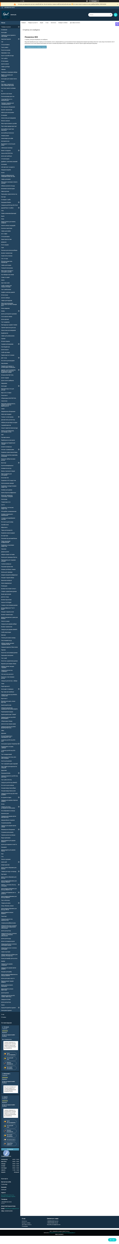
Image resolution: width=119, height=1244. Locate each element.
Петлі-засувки (5, 244)
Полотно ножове (5, 50)
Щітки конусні (5, 349)
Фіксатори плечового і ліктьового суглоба (7, 271)
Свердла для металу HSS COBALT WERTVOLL (8, 996)
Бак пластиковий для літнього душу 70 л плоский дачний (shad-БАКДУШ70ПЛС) (10, 1089)
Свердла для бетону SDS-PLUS (9, 205)
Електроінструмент (6, 1010)
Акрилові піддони (6, 39)
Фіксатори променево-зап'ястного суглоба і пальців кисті (9, 304)
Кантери (3, 197)
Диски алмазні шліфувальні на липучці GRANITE (9, 975)
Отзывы (3, 1017)
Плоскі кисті (4, 395)
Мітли (2, 804)
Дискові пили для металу (8, 419)
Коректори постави (6, 239)
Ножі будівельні (5, 347)
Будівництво (4, 333)
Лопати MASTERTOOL (7, 153)
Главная (23, 22)
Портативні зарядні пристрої (9, 126)
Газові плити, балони (6, 255)
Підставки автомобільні (7, 691)
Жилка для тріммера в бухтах (9, 557)
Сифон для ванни (6, 179)
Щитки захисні (5, 64)
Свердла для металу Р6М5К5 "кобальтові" (9, 695)
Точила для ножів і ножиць (8, 637)
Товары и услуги (32, 22)
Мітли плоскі (4, 295)
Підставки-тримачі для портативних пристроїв (7, 85)
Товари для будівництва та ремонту (8, 893)
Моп (2, 853)
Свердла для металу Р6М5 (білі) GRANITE (8, 718)
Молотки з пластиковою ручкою (7, 677)
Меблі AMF (4, 862)
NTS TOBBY (4, 233)
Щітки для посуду (6, 938)
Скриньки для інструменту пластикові (8, 36)
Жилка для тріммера (6, 572)
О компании (25, 1226)
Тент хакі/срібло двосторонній (9, 763)
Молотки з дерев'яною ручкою (9, 661)
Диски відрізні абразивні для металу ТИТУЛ (9, 909)
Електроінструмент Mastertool (9, 743)
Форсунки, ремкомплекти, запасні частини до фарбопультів (8, 405)
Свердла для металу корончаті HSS (7, 919)
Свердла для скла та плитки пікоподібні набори (9, 944)
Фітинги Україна (5, 341)
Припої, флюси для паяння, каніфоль (8, 222)
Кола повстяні (5, 477)
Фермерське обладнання (8, 829)
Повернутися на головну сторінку (36, 47)
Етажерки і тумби (6, 199)
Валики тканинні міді (6, 253)
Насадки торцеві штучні (7, 611)
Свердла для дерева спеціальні (7, 964)
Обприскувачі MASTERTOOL (8, 398)
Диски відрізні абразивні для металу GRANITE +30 (9, 889)
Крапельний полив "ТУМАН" (8, 714)
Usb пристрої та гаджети (8, 167)
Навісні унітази (5, 191)
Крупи (2, 216)
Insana (2, 172)
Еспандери (4, 115)
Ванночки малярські (6, 580)
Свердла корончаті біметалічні (9, 647)
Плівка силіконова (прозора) (8, 213)
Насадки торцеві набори (7, 577)
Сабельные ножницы (6, 147)
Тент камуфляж (5, 322)
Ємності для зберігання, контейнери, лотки (7, 431)
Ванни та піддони (6, 150)
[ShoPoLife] (6, 14)
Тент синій (4, 658)
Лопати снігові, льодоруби (8, 225)
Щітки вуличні (5, 992)
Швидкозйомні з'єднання (8, 820)
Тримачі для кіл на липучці (8, 835)
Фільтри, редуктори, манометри (6, 262)
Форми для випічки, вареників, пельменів (9, 455)
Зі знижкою (4, 29)
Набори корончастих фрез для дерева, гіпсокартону (9, 955)
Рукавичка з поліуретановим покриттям (8, 486)
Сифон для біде (5, 66)
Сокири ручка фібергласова (8, 923)
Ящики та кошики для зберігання (7, 75)
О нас (47, 22)
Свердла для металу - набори (9, 680)
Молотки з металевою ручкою (9, 652)
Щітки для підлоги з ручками (9, 313)
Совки (2, 408)
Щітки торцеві (5, 377)
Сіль (2, 856)
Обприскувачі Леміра (6, 721)
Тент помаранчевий (6, 754)
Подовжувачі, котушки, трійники (7, 747)
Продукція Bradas (5, 773)
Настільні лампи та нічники (8, 88)
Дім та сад (4, 358)
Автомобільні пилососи (7, 133)
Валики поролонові (6, 599)
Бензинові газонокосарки (8, 188)
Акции (41, 22)
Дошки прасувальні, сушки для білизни (9, 618)
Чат (113, 1239)
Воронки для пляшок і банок (8, 663)
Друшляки (4, 770)
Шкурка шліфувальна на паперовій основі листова (8, 176)
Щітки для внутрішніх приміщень (7, 985)
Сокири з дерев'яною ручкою (9, 591)
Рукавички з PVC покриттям (8, 480)
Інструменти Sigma (6, 797)
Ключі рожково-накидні (7, 483)
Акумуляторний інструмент (8, 1007)
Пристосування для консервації (6, 474)
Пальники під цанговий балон (9, 538)
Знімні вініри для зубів (7, 138)
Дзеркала (3, 242)
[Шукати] (111, 15)
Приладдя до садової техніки (9, 324)
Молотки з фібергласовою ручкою (8, 459)
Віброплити (4, 527)
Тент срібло (4, 58)
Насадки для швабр (6, 971)
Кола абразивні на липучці (8, 810)
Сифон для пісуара (6, 265)
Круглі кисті (4, 698)
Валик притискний (6, 594)
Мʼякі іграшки (4, 61)
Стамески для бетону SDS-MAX (8, 740)
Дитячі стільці (5, 597)
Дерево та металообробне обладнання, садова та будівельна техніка (8, 371)
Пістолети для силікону (7, 785)
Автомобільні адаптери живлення (7, 129)
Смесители (4, 401)
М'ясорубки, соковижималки (8, 511)
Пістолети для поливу (7, 522)
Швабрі (3, 961)
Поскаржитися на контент (55, 1232)
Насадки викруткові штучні (8, 790)
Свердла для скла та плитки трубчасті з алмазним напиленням (9, 934)
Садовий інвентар (6, 425)
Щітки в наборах (5, 297)
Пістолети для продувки (7, 360)
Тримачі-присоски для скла (8, 327)
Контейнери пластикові (7, 274)
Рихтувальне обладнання (8, 107)
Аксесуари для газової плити (9, 78)
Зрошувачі (4, 847)
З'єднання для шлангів (7, 832)
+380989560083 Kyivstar (52, 1221)
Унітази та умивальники (7, 449)
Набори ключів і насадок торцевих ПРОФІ (7, 644)
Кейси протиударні (6, 414)
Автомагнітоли (5, 141)
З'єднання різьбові (6, 823)
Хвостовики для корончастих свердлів (9, 767)
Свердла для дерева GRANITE (9, 629)
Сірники (3, 338)
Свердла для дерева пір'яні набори (8, 826)
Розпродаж (4, 586)
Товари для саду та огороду (8, 871)
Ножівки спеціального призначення (7, 515)
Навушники (4, 383)
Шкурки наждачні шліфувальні (9, 575)
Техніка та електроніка (7, 417)
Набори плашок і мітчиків (7, 554)
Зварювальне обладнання (8, 411)
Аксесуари (4, 32)
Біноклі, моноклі (5, 120)
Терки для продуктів (6, 530)
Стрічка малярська (6, 564)
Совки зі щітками (5, 951)
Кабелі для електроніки (7, 112)
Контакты (53, 22)
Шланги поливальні (6, 446)
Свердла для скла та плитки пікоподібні (9, 948)
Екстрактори (4, 535)
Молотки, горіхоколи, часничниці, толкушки (7, 496)
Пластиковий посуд (6, 640)
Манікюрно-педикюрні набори (9, 72)
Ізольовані (4, 164)
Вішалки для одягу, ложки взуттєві (8, 702)
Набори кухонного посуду (8, 186)
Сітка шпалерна (5, 236)
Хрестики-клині (5, 283)
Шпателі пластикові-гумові (8, 724)
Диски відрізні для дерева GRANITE (8, 841)
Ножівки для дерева (6, 490)
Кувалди (3, 635)
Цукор (2, 81)
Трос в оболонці (5, 900)
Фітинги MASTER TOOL (7, 375)
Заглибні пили (5, 524)
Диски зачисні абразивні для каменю (8, 868)
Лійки (2, 730)
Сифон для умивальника (7, 335)
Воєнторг (3, 462)
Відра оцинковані (5, 837)
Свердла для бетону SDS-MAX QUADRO (9, 794)
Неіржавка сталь (5, 53)
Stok (2, 434)
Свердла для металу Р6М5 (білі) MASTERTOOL (8, 727)
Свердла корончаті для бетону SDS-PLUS (9, 776)
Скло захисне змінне (6, 316)
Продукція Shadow (6, 202)
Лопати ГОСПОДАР (6, 602)
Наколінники (4, 363)
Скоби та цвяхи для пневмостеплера (6, 286)
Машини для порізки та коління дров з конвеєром (8, 366)
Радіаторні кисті (5, 686)
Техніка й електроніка (7, 268)
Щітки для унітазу (6, 930)
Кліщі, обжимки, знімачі (7, 905)
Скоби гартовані (5, 352)
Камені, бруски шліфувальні (8, 492)
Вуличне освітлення (6, 93)
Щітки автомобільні (6, 156)
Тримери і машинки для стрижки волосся (7, 103)
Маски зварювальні (6, 583)
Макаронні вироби (6, 169)
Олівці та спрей (5, 277)
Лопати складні (5, 621)
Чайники (3, 69)
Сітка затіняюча (5, 44)
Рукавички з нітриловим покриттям (7, 545)
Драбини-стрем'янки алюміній (9, 161)
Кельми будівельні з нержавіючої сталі (6, 736)
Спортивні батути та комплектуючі (6, 100)
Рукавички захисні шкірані (8, 533)
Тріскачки (3, 549)
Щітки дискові (5, 319)
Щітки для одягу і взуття (7, 978)
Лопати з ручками (6, 859)
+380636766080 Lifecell (52, 1222)
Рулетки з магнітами (6, 228)
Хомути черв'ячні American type (9, 428)
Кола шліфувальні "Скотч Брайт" (8, 608)
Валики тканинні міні (6, 626)
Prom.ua (67, 1231)
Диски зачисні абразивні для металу (8, 877)
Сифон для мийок (6, 231)
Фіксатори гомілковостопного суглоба (9, 182)
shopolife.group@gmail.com (12, 1208)
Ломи (2, 219)
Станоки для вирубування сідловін (8, 518)
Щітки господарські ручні (8, 941)
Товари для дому (5, 903)
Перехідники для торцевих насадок (8, 560)
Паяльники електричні (7, 655)
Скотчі (3, 504)
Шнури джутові (5, 864)
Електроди (4, 499)
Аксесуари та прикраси (7, 689)
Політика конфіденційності (68, 1232)
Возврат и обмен (63, 22)
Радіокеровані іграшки (7, 711)
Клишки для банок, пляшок (8, 569)
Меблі (2, 280)
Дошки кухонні (5, 551)
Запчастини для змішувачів (8, 118)
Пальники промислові (7, 566)
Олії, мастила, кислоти (7, 674)
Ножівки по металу (6, 468)
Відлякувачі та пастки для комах (8, 144)
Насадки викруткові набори (8, 788)
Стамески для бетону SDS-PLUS (8, 751)
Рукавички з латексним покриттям (7, 508)
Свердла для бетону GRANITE (9, 782)
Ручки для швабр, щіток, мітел (9, 958)
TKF (2, 42)
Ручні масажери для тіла (7, 96)
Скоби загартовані (6, 632)
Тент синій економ (6, 289)
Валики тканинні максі (7, 614)
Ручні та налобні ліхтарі (7, 55)
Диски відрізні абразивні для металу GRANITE (9, 897)
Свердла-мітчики (6, 999)
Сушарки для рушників (7, 344)
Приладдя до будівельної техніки (8, 443)
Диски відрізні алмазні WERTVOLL (7, 989)
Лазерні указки (5, 135)
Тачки (2, 683)
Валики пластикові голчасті (8, 588)
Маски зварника (5, 308)
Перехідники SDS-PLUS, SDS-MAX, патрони (8, 757)
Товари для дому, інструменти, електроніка (8, 807)
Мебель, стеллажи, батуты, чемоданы (8, 885)
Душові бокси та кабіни (7, 208)
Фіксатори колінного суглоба (9, 123)
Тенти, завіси (4, 47)
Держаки (3, 733)
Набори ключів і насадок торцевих (7, 667)
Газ (2, 91)
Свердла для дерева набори (9, 624)
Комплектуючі (5, 813)
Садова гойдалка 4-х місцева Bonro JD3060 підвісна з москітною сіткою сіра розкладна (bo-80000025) (10, 1045)
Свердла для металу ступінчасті (7, 671)
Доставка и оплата (75, 22)
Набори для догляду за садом (9, 422)
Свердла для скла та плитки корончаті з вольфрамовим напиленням (9, 927)
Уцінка (3, 1005)
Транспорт (4, 916)
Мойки (3, 311)
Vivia (2, 210)
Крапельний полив (6, 705)
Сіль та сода (4, 258)
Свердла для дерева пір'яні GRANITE (8, 968)
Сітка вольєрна (5, 158)
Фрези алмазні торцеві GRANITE (7, 981)
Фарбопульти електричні (8, 440)
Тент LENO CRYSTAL (6, 779)
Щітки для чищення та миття (9, 844)
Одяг (2, 247)
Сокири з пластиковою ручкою (9, 605)
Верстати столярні (6, 392)
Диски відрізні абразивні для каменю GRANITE (9, 881)
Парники (3, 650)
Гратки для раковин (6, 761)
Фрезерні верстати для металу (7, 389)
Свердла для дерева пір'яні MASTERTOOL (8, 817)
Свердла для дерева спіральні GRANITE (9, 801)
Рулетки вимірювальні (7, 465)
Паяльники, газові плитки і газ (9, 194)
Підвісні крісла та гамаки (7, 355)
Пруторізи (4, 874)
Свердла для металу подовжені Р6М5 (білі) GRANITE (9, 708)
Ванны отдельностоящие (8, 471)
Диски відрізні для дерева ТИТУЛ (8, 850)
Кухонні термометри (6, 109)
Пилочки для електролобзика (9, 250)
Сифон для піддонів (6, 300)
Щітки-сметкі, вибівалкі (7, 380)
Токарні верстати (5, 502)
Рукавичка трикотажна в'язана (9, 452)
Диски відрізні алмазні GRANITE (7, 913)
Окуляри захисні (5, 437)
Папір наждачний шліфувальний (5, 542)
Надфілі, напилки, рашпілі (8, 292)
